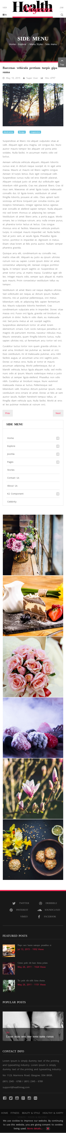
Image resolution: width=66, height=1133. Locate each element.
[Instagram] (29, 1097)
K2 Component (15, 493)
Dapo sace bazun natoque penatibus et (34, 945)
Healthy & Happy (53, 1112)
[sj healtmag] (33, 9)
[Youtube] (17, 1097)
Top (62, 64)
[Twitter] (11, 1097)
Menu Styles (36, 44)
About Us (12, 485)
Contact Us (13, 477)
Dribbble (51, 903)
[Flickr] (35, 1097)
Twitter (24, 903)
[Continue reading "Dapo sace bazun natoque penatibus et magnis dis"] (9, 950)
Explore (22, 44)
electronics (8, 132)
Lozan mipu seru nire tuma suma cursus (30, 1036)
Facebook (50, 916)
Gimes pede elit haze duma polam (33, 963)
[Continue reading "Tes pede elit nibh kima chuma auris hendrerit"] (9, 985)
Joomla (10, 453)
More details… (34, 1128)
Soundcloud (52, 910)
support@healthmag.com (16, 1087)
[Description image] (33, 545)
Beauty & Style (31, 1112)
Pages (10, 461)
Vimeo (24, 916)
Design (22, 132)
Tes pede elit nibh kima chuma (31, 980)
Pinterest (22, 910)
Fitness (15, 1112)
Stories (10, 469)
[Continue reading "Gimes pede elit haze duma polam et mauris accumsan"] (9, 968)
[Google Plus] (23, 1097)
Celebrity (12, 501)
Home (12, 44)
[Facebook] (5, 1097)
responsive (35, 132)
